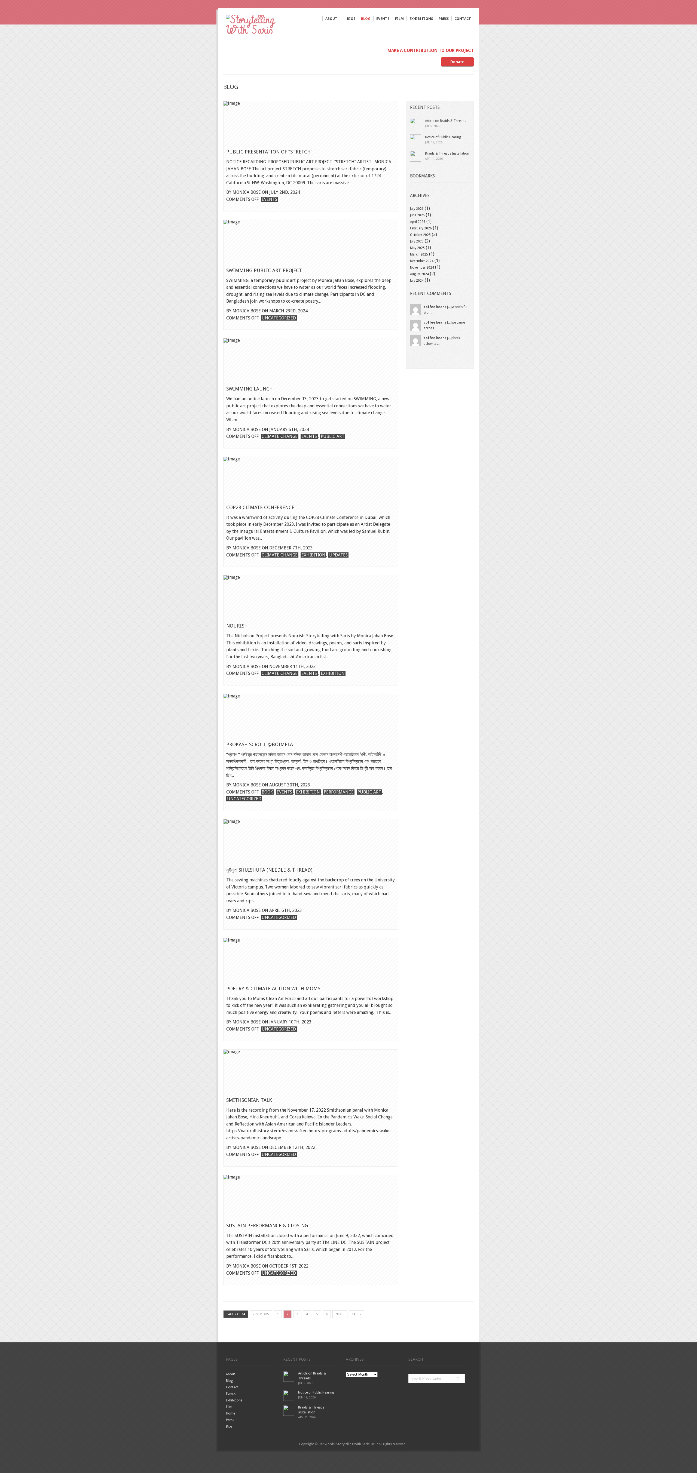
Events (382, 19)
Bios (351, 19)
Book (267, 792)
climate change (280, 436)
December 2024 (421, 261)
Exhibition (313, 555)
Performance (339, 792)
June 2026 (417, 215)
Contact (462, 19)
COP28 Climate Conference (260, 507)
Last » (356, 1314)
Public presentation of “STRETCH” (269, 152)
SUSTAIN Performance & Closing (267, 1225)
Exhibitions (421, 19)
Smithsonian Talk (249, 1100)
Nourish (237, 626)
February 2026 (421, 228)
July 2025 (417, 241)
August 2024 (419, 274)
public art (332, 436)
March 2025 (419, 254)
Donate (457, 62)
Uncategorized (279, 318)
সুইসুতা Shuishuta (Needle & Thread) (269, 870)
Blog (366, 19)
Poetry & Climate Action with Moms (273, 988)
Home (230, 1413)
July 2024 (417, 280)
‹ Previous (261, 1314)
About (331, 19)
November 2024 (422, 267)
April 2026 (417, 222)
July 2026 (417, 209)
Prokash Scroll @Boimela (259, 744)
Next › (340, 1314)
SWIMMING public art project (264, 270)
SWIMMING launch (249, 389)
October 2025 (420, 235)
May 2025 (417, 248)
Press (444, 19)
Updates (338, 555)
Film (399, 19)
